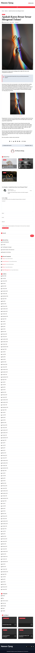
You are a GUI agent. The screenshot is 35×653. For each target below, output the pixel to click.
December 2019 (5, 369)
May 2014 (3, 533)
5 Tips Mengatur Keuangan (6, 247)
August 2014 (4, 528)
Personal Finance (5, 261)
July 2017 (3, 442)
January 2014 (4, 541)
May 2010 (3, 579)
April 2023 (4, 283)
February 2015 (4, 516)
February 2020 (4, 364)
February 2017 (4, 455)
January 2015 (4, 518)
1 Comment (16, 22)
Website (3, 221)
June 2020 (4, 354)
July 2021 (3, 321)
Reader (3, 608)
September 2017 (5, 437)
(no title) (3, 244)
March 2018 (4, 422)
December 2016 (5, 460)
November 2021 (5, 311)
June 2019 (4, 384)
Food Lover (4, 603)
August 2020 (4, 349)
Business (4, 264)
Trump (3, 258)
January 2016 (4, 488)
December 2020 (5, 339)
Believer (3, 14)
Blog (3, 598)
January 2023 (4, 288)
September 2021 (5, 316)
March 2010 (4, 584)
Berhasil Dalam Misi (5, 242)
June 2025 (4, 278)
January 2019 (4, 397)
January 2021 (4, 336)
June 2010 (4, 576)
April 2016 (3, 480)
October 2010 (4, 569)
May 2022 (3, 301)
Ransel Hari (10, 189)
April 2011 (3, 564)
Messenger (4, 605)
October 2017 (4, 435)
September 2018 (5, 407)
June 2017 (4, 445)
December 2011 (5, 556)
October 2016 (4, 465)
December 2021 (5, 308)
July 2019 (3, 382)
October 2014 (4, 526)
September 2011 (5, 561)
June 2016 (4, 475)
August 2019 (4, 379)
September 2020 (5, 346)
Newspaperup (20, 651)
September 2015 (5, 498)
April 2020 (4, 359)
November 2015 (5, 493)
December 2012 (5, 551)
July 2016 (3, 473)
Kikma (3, 267)
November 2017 (5, 432)
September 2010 (5, 571)
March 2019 (4, 392)
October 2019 (4, 374)
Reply (31, 190)
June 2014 (4, 531)
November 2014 (5, 523)
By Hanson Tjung (6, 22)
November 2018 (5, 402)
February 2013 (4, 546)
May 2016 (3, 478)
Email (3, 217)
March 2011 (4, 566)
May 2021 (3, 326)
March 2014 (4, 536)
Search (4, 233)
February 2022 (4, 306)
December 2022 (5, 291)
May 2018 (3, 417)
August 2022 (4, 298)
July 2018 (3, 412)
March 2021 (4, 331)
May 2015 (3, 508)
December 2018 (5, 399)
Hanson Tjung (7, 3)
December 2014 (5, 521)
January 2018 (4, 427)
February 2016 (4, 485)
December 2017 (5, 430)
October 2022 (4, 293)
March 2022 (4, 303)
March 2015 (4, 513)
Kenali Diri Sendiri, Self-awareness (8, 249)
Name (3, 213)
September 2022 (5, 296)
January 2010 (4, 589)
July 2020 (3, 351)
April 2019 (3, 389)
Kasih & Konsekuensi (8, 178)
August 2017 (4, 440)
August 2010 (4, 574)
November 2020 (5, 341)
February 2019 (4, 394)
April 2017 (3, 450)
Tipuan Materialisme (8, 165)
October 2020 (4, 344)
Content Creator (5, 600)
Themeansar (26, 651)
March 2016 (4, 483)
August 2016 (4, 470)
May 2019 (3, 387)
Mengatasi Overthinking (6, 252)
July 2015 (3, 503)
